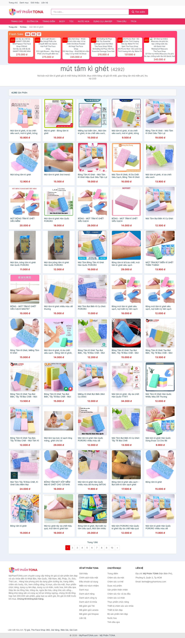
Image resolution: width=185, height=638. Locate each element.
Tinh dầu (121, 21)
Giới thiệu (35, 2)
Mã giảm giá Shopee (89, 614)
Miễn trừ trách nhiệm (89, 585)
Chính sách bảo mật (88, 577)
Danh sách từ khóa (88, 602)
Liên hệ (44, 2)
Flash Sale (16, 34)
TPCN (133, 21)
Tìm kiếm (139, 11)
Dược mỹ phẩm (114, 585)
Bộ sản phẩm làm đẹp (117, 614)
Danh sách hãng (87, 593)
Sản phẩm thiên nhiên (117, 589)
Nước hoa (83, 21)
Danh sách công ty (88, 598)
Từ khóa (23, 27)
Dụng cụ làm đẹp (103, 21)
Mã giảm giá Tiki (87, 606)
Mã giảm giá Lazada (88, 610)
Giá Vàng (55, 630)
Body (62, 21)
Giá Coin (73, 630)
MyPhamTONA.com (88, 635)
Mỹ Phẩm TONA (107, 635)
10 (112, 547)
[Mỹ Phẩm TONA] (23, 570)
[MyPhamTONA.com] (26, 11)
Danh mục (24, 2)
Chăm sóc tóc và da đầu (119, 593)
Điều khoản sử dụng (88, 581)
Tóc (71, 21)
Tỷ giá (27, 630)
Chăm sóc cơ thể (115, 581)
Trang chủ (13, 2)
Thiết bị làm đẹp (115, 610)
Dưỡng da (32, 21)
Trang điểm (48, 21)
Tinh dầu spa (113, 622)
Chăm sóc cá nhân (116, 598)
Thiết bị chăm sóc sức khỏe (120, 606)
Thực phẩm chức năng (118, 602)
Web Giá (64, 630)
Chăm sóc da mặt (115, 577)
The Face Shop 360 (40, 630)
